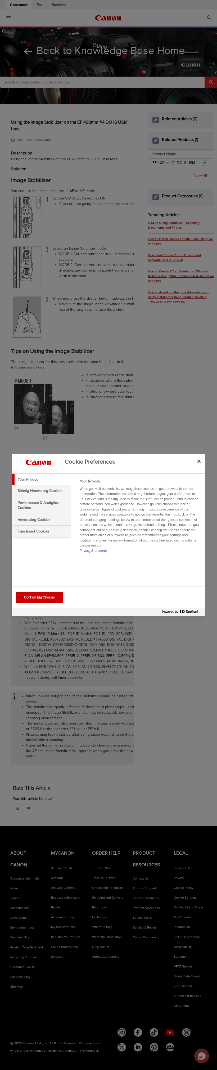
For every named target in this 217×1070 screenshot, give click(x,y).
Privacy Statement (93, 551)
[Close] (199, 461)
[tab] (41, 479)
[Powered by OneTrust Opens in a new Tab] (182, 612)
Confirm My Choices (39, 597)
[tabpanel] (140, 517)
